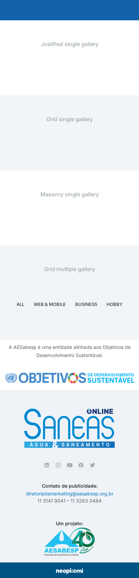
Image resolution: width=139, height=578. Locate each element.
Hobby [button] (114, 304)
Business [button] (86, 304)
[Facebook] (81, 465)
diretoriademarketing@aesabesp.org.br (69, 493)
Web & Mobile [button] (50, 304)
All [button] (20, 304)
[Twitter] (92, 465)
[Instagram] (58, 465)
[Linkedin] (46, 465)
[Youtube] (69, 465)
